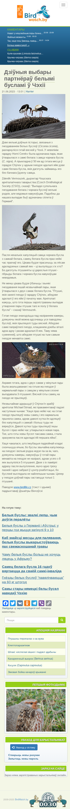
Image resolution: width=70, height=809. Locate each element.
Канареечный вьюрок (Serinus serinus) (30, 658)
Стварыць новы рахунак (24, 755)
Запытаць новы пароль (23, 758)
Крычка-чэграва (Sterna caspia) (23, 57)
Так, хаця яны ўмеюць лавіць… (23, 40)
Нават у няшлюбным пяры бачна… (25, 33)
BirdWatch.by (21, 799)
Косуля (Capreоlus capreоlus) (25, 665)
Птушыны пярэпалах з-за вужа (26, 638)
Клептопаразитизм (19, 645)
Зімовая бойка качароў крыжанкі (27, 672)
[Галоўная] (33, 13)
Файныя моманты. (16, 36)
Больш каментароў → (18, 45)
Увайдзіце (7, 608)
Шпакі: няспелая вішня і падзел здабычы (32, 652)
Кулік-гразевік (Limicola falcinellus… (25, 53)
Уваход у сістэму (25, 747)
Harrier (30, 91)
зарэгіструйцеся (26, 608)
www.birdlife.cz (22, 487)
